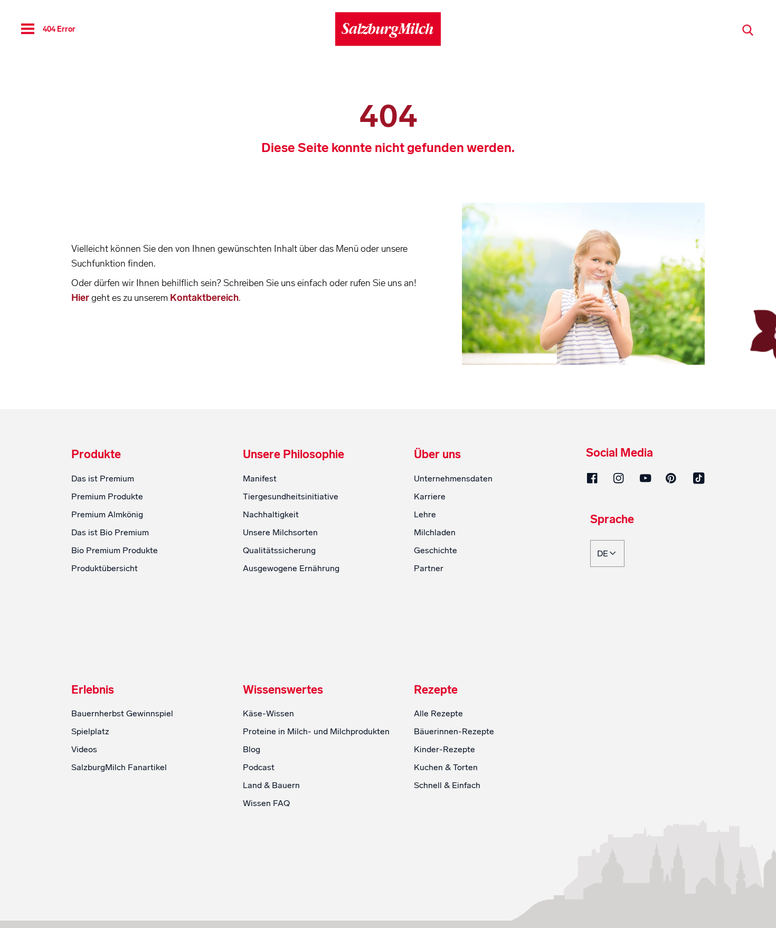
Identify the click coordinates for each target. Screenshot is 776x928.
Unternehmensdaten (453, 479)
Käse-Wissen (268, 713)
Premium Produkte (107, 496)
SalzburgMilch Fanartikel (119, 767)
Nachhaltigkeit (271, 514)
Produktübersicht (104, 568)
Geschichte (435, 550)
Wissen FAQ (266, 803)
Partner (428, 568)
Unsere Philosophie (293, 454)
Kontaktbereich (204, 298)
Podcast (259, 767)
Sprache (612, 520)
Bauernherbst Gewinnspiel (122, 713)
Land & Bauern (271, 785)
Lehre (425, 514)
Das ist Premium (102, 479)
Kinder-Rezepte (444, 749)
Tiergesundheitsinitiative (290, 496)
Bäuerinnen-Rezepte (454, 731)
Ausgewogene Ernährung (291, 568)
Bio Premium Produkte (114, 550)
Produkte (96, 454)
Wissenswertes (283, 690)
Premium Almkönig (107, 514)
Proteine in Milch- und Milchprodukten (316, 731)
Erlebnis (92, 690)
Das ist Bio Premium (110, 532)
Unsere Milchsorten (280, 532)
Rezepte (436, 690)
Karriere (430, 496)
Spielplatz (90, 731)
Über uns (437, 454)
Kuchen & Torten (446, 767)
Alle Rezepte (438, 713)
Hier (81, 298)
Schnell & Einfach (447, 785)
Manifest (260, 479)
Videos (84, 749)
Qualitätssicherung (279, 550)
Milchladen (435, 532)
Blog (251, 749)
